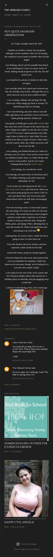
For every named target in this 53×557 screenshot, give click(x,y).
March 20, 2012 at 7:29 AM (23, 378)
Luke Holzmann (20, 342)
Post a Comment (12, 385)
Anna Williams (34, 549)
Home (7, 15)
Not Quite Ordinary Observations (23, 329)
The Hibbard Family (17, 9)
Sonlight (41, 123)
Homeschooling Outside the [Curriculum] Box (25, 445)
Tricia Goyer (36, 164)
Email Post (15, 325)
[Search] (47, 4)
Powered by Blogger (29, 544)
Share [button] (6, 325)
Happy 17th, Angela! (19, 522)
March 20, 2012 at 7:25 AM (23, 360)
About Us (17, 15)
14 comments (16, 451)
